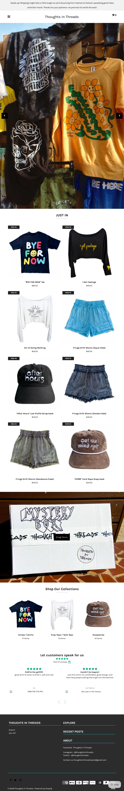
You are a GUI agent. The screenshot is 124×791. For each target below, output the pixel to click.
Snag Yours (62, 537)
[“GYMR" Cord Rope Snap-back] (89, 449)
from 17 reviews (60, 662)
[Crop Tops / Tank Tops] (62, 614)
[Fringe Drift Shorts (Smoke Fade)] (89, 384)
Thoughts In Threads (62, 17)
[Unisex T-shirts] (26, 614)
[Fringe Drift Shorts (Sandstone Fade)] (35, 449)
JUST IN (62, 215)
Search (12, 730)
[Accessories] (98, 614)
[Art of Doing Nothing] (35, 318)
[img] (62, 658)
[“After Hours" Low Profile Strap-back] (35, 384)
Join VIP (12, 733)
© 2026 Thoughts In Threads (20, 788)
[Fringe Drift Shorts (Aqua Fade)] (89, 318)
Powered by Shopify (43, 788)
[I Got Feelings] (89, 252)
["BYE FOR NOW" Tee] (35, 252)
